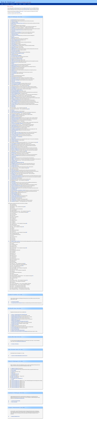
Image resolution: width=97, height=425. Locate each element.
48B (26, 151)
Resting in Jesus (13, 173)
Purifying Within (13, 96)
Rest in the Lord (13, 24)
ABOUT (20, 4)
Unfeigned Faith (13, 156)
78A (23, 226)
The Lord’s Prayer (14, 153)
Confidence (13, 27)
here (22, 11)
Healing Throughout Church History (16, 316)
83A (24, 263)
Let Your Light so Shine (14, 135)
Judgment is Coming (14, 368)
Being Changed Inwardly (14, 126)
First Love (12, 36)
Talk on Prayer (13, 105)
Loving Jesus (13, 43)
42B (28, 180)
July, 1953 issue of (19, 398)
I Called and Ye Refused (14, 34)
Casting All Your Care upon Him (16, 35)
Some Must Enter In (14, 94)
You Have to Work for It (14, 103)
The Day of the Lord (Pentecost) (16, 82)
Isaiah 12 (12, 74)
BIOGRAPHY (13, 4)
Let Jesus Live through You (15, 155)
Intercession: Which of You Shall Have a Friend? (18, 190)
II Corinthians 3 (13, 174)
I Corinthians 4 (13, 114)
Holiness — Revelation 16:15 (15, 97)
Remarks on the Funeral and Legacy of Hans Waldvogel (19, 331)
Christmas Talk (13, 131)
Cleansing (12, 144)
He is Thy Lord (13, 124)
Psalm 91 (12, 63)
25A (27, 212)
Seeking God (13, 67)
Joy (12, 57)
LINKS (17, 4)
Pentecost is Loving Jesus (15, 150)
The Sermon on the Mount (15, 301)
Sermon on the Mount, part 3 (15, 382)
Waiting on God (13, 37)
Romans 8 (12, 122)
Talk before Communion (14, 141)
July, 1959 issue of (21, 341)
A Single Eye (13, 160)
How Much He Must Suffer (15, 171)
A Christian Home (14, 200)
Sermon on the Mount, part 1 (15, 380)
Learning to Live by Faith (14, 323)
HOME (2, 4)
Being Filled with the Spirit (15, 92)
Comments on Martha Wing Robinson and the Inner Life (19, 355)
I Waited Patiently (13, 125)
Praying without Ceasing (14, 66)
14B (26, 107)
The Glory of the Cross (14, 64)
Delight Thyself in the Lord (15, 48)
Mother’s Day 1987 (14, 377)
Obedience (13, 154)
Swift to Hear (13, 172)
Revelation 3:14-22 (14, 104)
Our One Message (14, 121)
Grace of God (13, 46)
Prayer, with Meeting (14, 194)
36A (37, 142)
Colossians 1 (13, 371)
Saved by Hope (13, 86)
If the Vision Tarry (13, 73)
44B (24, 206)
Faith (12, 76)
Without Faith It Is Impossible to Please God (17, 23)
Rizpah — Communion (14, 101)
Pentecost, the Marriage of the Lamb (16, 185)
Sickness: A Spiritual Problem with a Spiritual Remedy (19, 314)
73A (32, 275)
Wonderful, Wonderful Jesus (15, 416)
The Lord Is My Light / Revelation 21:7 (16, 175)
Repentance (13, 116)
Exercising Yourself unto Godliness (16, 55)
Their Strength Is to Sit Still (15, 143)
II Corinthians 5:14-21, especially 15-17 (17, 378)
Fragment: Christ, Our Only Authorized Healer (18, 330)
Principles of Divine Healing (15, 315)
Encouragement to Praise (15, 77)
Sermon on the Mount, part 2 (15, 381)
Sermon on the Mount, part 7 (15, 387)
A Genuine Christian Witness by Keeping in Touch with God (19, 321)
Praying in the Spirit (14, 161)
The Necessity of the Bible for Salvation (17, 123)
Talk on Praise (13, 42)
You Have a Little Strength (15, 195)
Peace (12, 25)
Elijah (12, 372)
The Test (12, 75)
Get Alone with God (14, 184)
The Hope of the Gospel (14, 134)
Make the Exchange (14, 192)
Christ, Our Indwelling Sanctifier (16, 93)
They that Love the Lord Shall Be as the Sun (17, 53)
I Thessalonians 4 (13, 183)
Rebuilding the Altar (14, 163)
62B (26, 232)
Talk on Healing (13, 44)
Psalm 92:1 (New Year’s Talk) (15, 132)
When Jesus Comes (14, 145)
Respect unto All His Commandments (16, 112)
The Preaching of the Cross (15, 102)
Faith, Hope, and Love (14, 33)
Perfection (12, 201)
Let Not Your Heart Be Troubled (15, 83)
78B (22, 265)
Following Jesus (13, 47)
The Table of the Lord (14, 166)
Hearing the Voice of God (15, 322)
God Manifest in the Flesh (15, 115)
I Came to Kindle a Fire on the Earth (16, 133)
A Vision (12, 379)
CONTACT (24, 4)
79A (29, 211)
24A (28, 85)
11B (29, 113)
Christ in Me (13, 28)
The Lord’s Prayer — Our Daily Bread (16, 136)
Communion (13, 95)
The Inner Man (13, 182)
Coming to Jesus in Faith (15, 324)
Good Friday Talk (13, 193)
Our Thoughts (13, 26)
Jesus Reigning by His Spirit (15, 84)
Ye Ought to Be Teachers (15, 45)
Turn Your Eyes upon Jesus (15, 56)
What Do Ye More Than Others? (15, 241)
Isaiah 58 (12, 54)
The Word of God (13, 165)
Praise (12, 38)
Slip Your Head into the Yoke (15, 369)
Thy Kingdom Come (14, 87)
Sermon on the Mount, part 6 (15, 386)
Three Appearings (14, 72)
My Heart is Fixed (13, 52)
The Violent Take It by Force (15, 164)
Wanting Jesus (13, 62)
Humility (12, 325)
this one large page (17, 12)
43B (26, 223)
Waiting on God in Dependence (15, 320)
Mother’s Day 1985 (14, 376)
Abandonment (13, 181)
